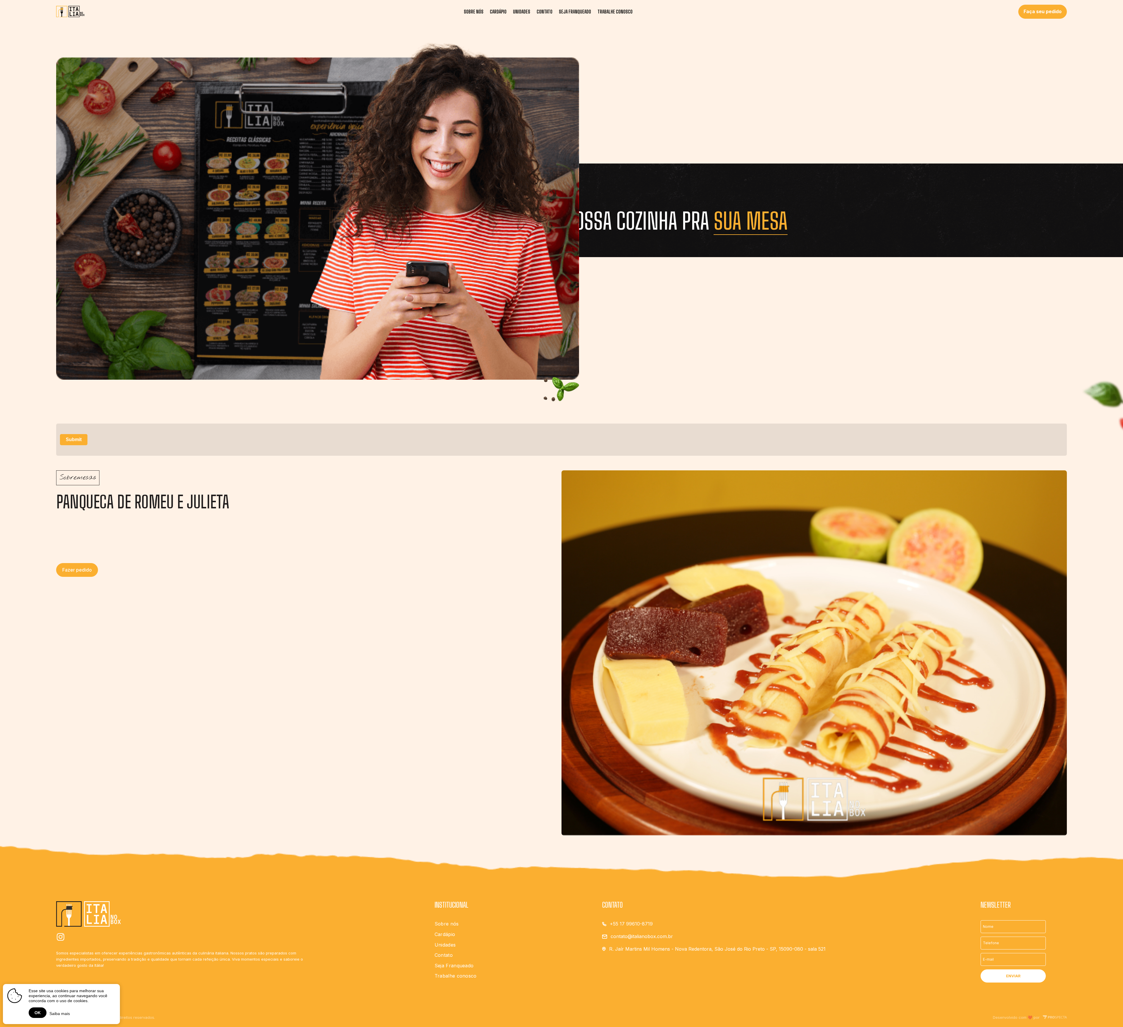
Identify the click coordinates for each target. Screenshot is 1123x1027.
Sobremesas (77, 477)
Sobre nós (473, 11)
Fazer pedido (77, 570)
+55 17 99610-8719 (631, 924)
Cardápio (498, 11)
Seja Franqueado (575, 11)
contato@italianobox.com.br (642, 936)
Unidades (521, 11)
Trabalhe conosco (615, 11)
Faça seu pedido (1043, 11)
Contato (544, 11)
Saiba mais (59, 1013)
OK (38, 1012)
